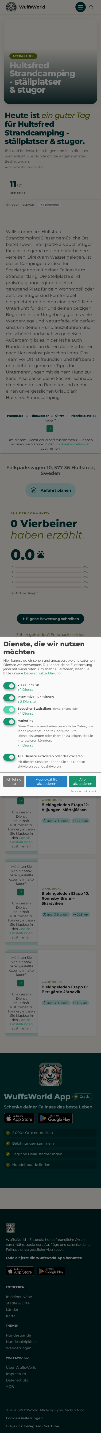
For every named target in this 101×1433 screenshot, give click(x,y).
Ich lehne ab (13, 781)
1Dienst (25, 689)
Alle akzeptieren (82, 781)
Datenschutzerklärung (42, 673)
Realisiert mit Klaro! (83, 791)
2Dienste (26, 701)
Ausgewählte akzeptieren (46, 781)
